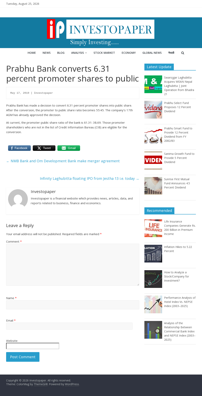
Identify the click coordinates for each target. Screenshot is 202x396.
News (46, 53)
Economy (129, 53)
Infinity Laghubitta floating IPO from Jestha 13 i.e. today (89, 178)
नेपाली (171, 53)
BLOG (61, 53)
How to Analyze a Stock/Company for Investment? (176, 276)
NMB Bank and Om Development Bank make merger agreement (63, 161)
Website (12, 341)
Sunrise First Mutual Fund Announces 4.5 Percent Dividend (177, 183)
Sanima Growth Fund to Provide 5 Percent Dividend (179, 158)
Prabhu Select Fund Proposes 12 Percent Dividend (177, 107)
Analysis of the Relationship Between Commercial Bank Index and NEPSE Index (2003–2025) (179, 331)
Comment (14, 241)
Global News (152, 53)
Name (11, 298)
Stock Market (104, 53)
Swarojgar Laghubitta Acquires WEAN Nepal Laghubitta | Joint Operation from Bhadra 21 (179, 86)
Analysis (77, 53)
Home (32, 53)
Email (11, 320)
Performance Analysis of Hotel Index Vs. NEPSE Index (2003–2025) (179, 302)
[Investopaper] (101, 20)
